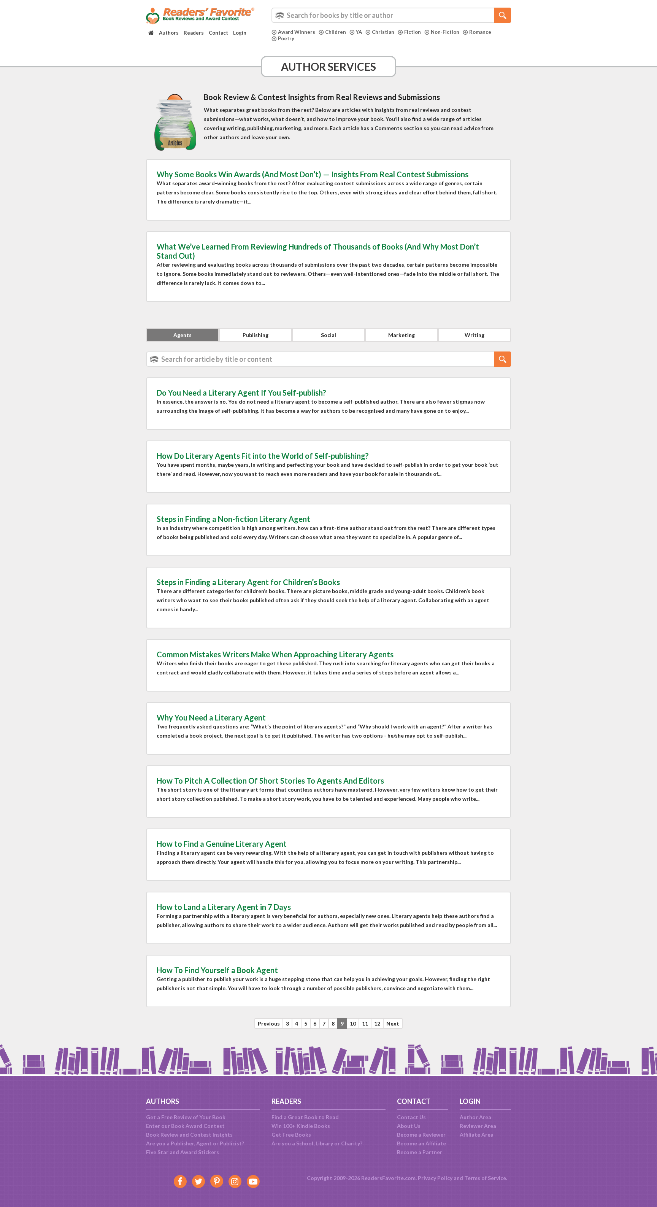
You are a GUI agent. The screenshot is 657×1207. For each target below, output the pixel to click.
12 (377, 1023)
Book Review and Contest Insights (189, 1134)
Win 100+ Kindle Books (300, 1126)
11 (365, 1023)
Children (335, 32)
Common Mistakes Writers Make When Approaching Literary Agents (275, 654)
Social (328, 335)
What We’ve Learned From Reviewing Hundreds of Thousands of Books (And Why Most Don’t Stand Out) (318, 251)
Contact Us (411, 1117)
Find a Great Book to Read (305, 1117)
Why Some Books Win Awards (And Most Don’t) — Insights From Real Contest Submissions (312, 174)
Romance (480, 32)
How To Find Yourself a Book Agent (217, 970)
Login (239, 33)
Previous (269, 1023)
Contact (218, 33)
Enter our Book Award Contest (185, 1126)
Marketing (401, 335)
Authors (169, 33)
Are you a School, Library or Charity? (316, 1143)
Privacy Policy (435, 1178)
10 (353, 1023)
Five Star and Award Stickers (182, 1152)
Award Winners (296, 32)
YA (359, 32)
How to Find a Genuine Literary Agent (222, 843)
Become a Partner (419, 1152)
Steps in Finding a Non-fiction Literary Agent (233, 518)
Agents (182, 335)
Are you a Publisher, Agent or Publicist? (195, 1143)
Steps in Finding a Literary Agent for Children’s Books (248, 582)
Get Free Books (291, 1134)
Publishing (255, 335)
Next (392, 1023)
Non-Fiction (445, 32)
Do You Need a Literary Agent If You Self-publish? (241, 392)
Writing (474, 335)
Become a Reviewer (421, 1134)
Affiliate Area (477, 1134)
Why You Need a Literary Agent (211, 717)
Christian (383, 32)
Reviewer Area (478, 1126)
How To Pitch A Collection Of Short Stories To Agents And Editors (270, 780)
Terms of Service (485, 1178)
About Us (409, 1126)
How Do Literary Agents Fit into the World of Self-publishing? (263, 455)
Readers (194, 33)
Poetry (286, 38)
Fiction (412, 32)
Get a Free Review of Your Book (185, 1117)
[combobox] (391, 15)
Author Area (475, 1117)
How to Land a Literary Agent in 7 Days (224, 906)
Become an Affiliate (421, 1143)
